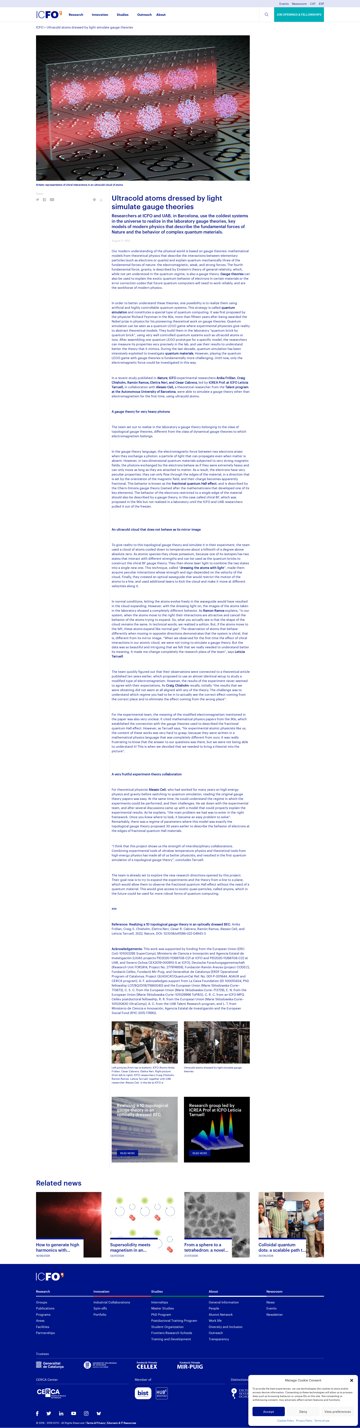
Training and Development (171, 1339)
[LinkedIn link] (61, 1413)
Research (76, 14)
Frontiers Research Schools (171, 1333)
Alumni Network (221, 1314)
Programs (43, 1314)
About (161, 14)
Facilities (42, 1327)
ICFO (39, 27)
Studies (123, 14)
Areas (40, 1320)
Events (284, 3)
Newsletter (274, 1314)
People (214, 1308)
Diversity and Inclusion (225, 1327)
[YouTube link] (73, 1414)
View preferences (337, 1411)
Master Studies (162, 1308)
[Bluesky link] (98, 1414)
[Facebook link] (37, 1414)
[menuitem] (313, 4)
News (270, 1302)
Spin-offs (100, 1308)
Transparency (219, 1339)
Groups (41, 1302)
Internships (159, 1302)
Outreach (144, 14)
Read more (127, 1153)
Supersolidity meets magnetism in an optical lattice (130, 1250)
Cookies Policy (285, 1420)
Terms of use (321, 1420)
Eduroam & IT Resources (121, 1422)
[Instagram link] (86, 1414)
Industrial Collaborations (112, 1302)
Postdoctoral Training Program (174, 1320)
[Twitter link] (48, 1414)
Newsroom (299, 3)
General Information (224, 1302)
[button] (352, 1380)
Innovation (100, 14)
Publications (45, 1308)
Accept (268, 1411)
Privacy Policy (304, 1420)
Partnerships (45, 1333)
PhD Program (161, 1314)
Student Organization (167, 1327)
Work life (215, 1320)
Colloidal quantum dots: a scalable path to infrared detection (282, 1250)
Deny (303, 1411)
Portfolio (100, 1314)
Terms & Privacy (95, 1422)
